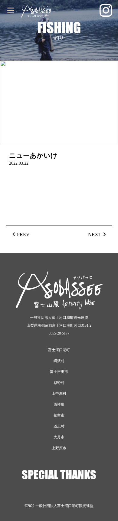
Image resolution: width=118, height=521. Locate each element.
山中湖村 (59, 393)
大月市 (59, 437)
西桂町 (59, 404)
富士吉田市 (59, 372)
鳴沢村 (59, 361)
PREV (23, 234)
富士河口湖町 (59, 350)
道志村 (59, 426)
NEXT (94, 234)
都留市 (59, 415)
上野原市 (59, 448)
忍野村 (59, 383)
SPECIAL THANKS (59, 475)
